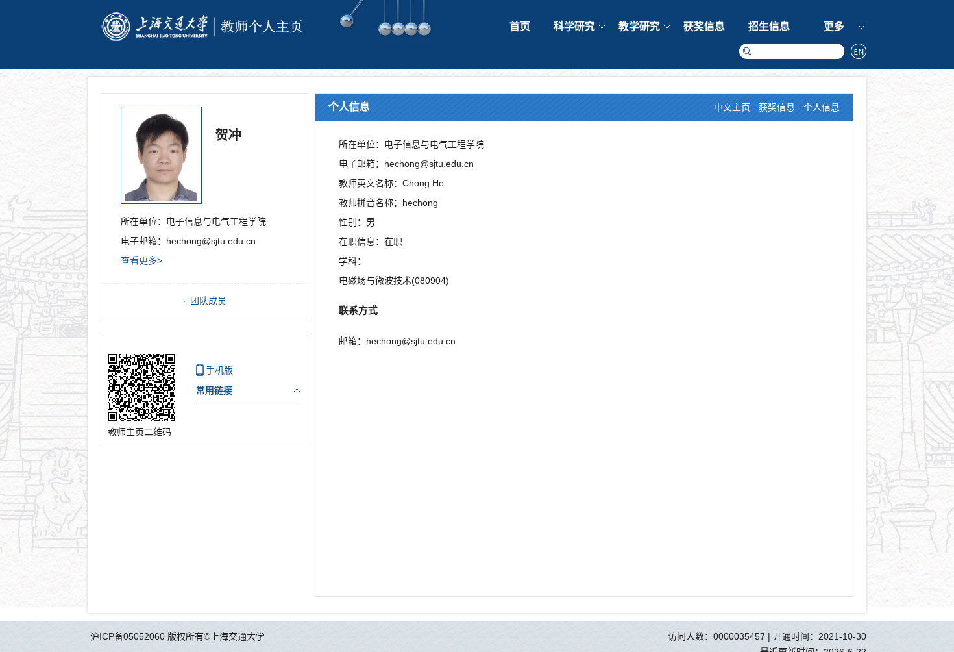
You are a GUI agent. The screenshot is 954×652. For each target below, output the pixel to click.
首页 (519, 26)
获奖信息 (704, 26)
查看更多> (141, 260)
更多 (834, 26)
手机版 (219, 370)
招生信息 (769, 26)
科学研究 (574, 26)
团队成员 (208, 300)
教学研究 (639, 26)
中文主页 (732, 107)
